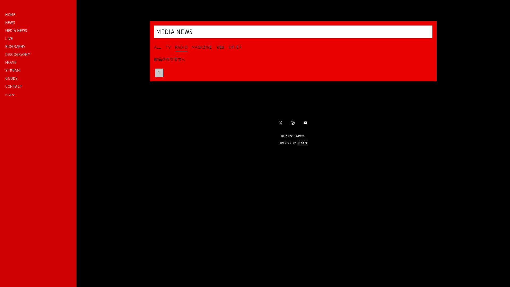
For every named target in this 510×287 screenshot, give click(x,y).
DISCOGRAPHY (17, 54)
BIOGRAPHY (15, 46)
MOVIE (10, 62)
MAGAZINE (202, 47)
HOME (10, 14)
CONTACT (13, 86)
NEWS (10, 22)
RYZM (302, 143)
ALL (157, 47)
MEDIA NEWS (16, 30)
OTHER (235, 47)
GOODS (11, 78)
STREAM (12, 70)
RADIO (181, 47)
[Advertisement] (293, 203)
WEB (220, 47)
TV (168, 47)
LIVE (9, 38)
